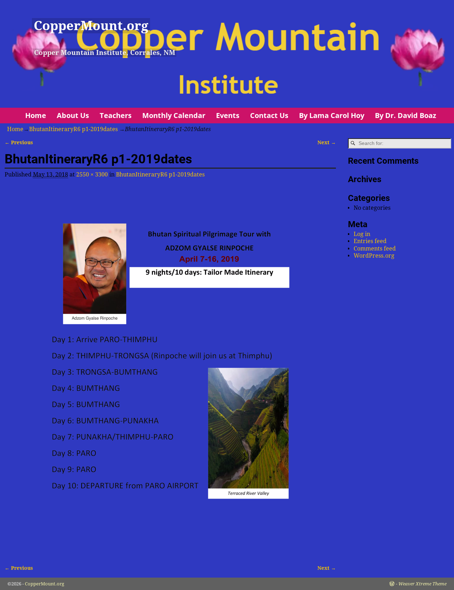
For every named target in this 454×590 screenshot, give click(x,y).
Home (35, 115)
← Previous (19, 142)
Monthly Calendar (173, 115)
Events (227, 115)
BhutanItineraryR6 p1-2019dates (73, 129)
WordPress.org (374, 255)
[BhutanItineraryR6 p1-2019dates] (170, 370)
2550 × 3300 (92, 174)
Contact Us (269, 115)
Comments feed (375, 248)
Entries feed (370, 241)
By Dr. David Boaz (405, 115)
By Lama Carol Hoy (331, 115)
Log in (362, 234)
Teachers (116, 115)
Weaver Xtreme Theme (422, 583)
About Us (73, 115)
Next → (326, 142)
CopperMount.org (91, 25)
